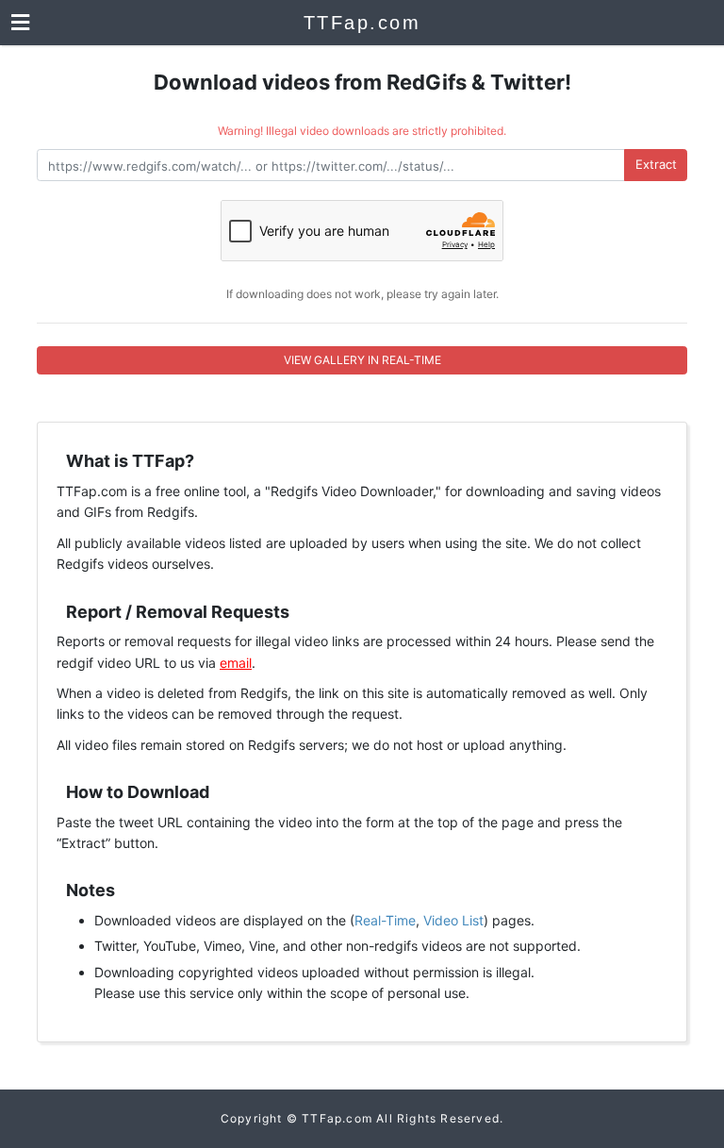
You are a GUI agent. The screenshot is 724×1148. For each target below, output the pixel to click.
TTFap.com (362, 22)
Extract (656, 164)
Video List (453, 920)
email (236, 663)
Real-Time (385, 920)
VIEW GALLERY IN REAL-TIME (362, 360)
